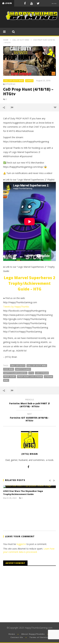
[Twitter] (38, 3)
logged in (21, 544)
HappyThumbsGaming (15, 373)
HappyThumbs (23, 369)
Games (29, 80)
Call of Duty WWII (20, 40)
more (55, 107)
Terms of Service (39, 637)
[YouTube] (31, 3)
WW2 (6, 380)
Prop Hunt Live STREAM (30, 376)
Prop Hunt (9, 376)
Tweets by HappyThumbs (16, 306)
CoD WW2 (8, 369)
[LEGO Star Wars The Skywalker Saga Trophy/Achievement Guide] (29, 487)
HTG (31, 373)
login (8, 3)
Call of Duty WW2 (36, 365)
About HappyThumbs (33, 634)
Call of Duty (18, 365)
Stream (48, 376)
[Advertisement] (29, 594)
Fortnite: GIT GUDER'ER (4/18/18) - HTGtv (29, 418)
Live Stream (42, 373)
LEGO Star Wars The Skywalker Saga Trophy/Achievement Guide (23, 493)
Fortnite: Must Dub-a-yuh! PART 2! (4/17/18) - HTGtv (29, 403)
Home (5, 40)
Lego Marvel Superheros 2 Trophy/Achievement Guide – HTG (29, 283)
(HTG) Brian (10, 84)
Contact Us (17, 637)
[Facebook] (25, 3)
